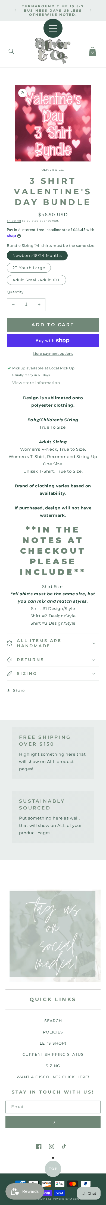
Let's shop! (53, 1043)
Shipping (14, 220)
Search (53, 1020)
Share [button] (19, 690)
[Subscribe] (53, 1122)
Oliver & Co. (44, 1198)
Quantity (15, 292)
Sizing (53, 1065)
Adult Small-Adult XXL (36, 280)
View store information (36, 382)
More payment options (53, 353)
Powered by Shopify (66, 1198)
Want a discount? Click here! (53, 1077)
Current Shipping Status (53, 1054)
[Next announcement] (90, 10)
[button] (11, 50)
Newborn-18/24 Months (37, 255)
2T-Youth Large (29, 267)
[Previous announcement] (15, 10)
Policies (53, 1032)
